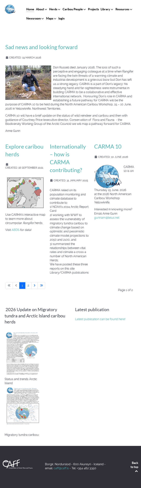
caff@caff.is (61, 468)
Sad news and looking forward (41, 47)
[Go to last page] (41, 285)
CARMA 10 (107, 146)
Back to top (134, 465)
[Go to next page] (34, 285)
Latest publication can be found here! (100, 319)
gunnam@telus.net (106, 217)
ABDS (16, 230)
